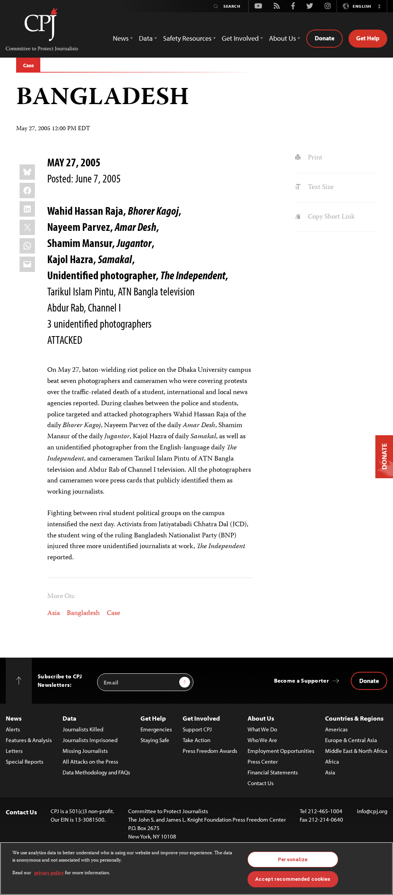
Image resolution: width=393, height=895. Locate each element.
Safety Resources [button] (187, 38)
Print (314, 158)
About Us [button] (282, 38)
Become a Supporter (301, 680)
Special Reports (24, 761)
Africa (332, 761)
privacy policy (49, 873)
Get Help (368, 38)
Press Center (263, 761)
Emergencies (156, 729)
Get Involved (201, 718)
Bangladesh (83, 613)
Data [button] (146, 38)
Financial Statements (273, 772)
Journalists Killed (83, 729)
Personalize (292, 859)
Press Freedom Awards (210, 750)
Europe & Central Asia (351, 740)
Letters (14, 750)
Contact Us (261, 783)
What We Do (262, 729)
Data (69, 718)
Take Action (196, 740)
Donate (324, 38)
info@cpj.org (372, 811)
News (13, 718)
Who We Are (262, 740)
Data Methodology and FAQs (96, 772)
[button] (379, 6)
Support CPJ (197, 729)
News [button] (121, 38)
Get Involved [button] (240, 38)
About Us (261, 718)
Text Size (319, 187)
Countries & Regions (354, 718)
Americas (336, 729)
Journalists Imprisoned (90, 740)
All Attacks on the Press (90, 761)
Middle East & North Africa (356, 750)
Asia (53, 613)
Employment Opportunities (281, 750)
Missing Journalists (85, 750)
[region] (196, 868)
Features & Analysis (29, 740)
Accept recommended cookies (292, 879)
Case (28, 65)
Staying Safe (154, 740)
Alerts (13, 729)
